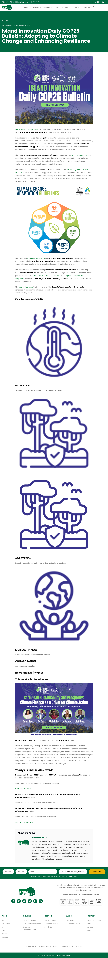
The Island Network (51, 920)
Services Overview (29, 920)
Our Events (70, 920)
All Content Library (94, 920)
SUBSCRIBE (97, 872)
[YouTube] (98, 2)
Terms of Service (44, 946)
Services (36, 7)
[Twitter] (95, 2)
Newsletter (48, 927)
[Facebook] (93, 2)
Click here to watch (23, 789)
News (89, 930)
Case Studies (6, 924)
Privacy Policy (73, 876)
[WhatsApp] (105, 2)
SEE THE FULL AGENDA (24, 822)
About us (5, 920)
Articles (5, 20)
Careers (4, 934)
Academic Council (51, 924)
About (26, 7)
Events (58, 7)
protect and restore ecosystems (45, 275)
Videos (89, 924)
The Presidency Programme (26, 129)
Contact (5, 937)
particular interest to (50, 258)
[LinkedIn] (103, 2)
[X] (19, 901)
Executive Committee (80, 155)
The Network (48, 7)
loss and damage (26, 287)
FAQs (3, 927)
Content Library (71, 7)
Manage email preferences (72, 946)
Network (48, 916)
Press (3, 930)
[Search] (93, 7)
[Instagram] (100, 2)
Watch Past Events (73, 924)
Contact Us (85, 7)
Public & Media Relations (32, 924)
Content (91, 916)
